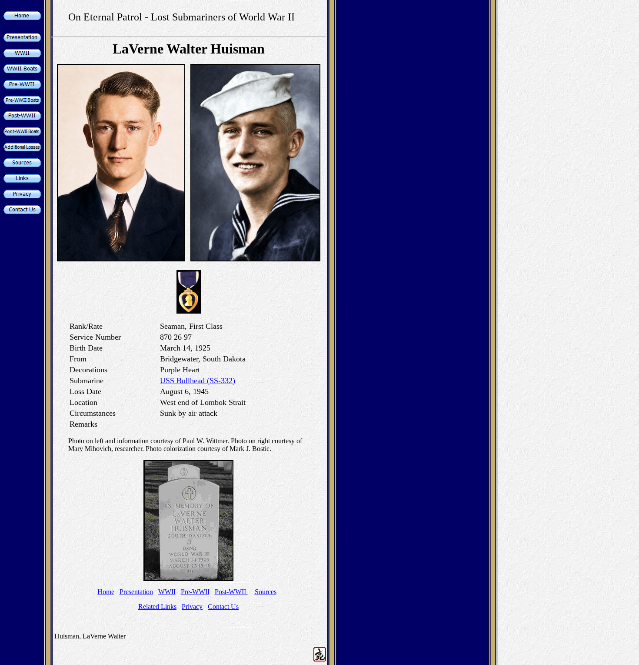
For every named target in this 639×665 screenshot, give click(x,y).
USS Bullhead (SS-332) (197, 380)
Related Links (157, 606)
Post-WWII (231, 591)
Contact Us (223, 606)
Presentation (136, 591)
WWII (167, 591)
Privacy (192, 606)
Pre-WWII (195, 591)
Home (105, 591)
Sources (265, 591)
